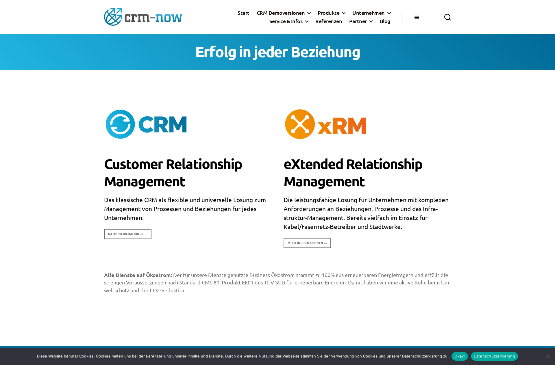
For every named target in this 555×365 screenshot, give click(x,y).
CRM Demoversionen (281, 13)
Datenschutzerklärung (494, 356)
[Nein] (548, 356)
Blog (385, 21)
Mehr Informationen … (127, 234)
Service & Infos (286, 21)
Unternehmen (368, 13)
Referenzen (328, 21)
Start (243, 13)
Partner (358, 21)
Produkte (328, 13)
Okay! (459, 356)
